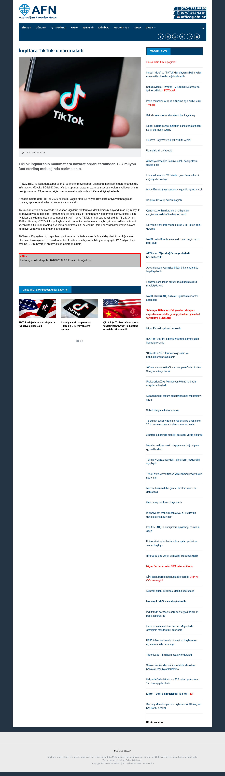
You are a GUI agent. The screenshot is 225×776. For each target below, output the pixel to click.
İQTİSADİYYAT (58, 27)
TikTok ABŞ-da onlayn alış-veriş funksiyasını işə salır (37, 324)
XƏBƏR (74, 27)
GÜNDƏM (41, 27)
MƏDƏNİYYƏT (121, 27)
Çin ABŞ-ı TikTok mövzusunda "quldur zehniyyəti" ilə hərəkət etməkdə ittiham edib (121, 326)
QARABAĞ (88, 27)
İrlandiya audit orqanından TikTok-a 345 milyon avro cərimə (76, 326)
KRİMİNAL (103, 27)
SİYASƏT (26, 27)
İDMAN (137, 27)
